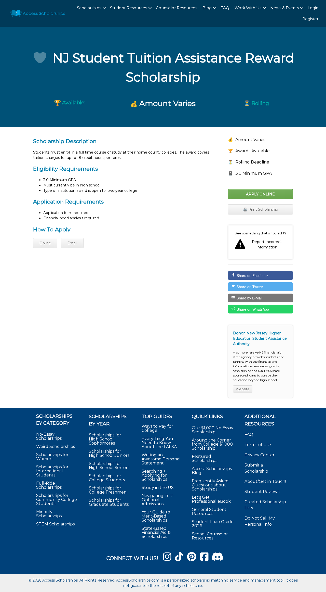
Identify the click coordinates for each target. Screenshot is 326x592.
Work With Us (248, 7)
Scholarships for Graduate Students (109, 502)
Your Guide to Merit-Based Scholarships (156, 516)
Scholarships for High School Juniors (109, 453)
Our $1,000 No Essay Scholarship (212, 429)
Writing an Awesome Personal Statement (161, 458)
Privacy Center (259, 454)
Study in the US (158, 487)
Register (310, 18)
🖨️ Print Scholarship (260, 209)
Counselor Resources (176, 7)
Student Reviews (261, 491)
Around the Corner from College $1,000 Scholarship (212, 444)
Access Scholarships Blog (212, 470)
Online (45, 243)
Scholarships (89, 7)
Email (72, 243)
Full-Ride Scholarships (49, 485)
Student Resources (128, 7)
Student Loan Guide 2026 (213, 523)
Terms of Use (257, 444)
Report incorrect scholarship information (260, 242)
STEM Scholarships (55, 524)
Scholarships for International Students (52, 470)
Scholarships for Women (52, 456)
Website (243, 389)
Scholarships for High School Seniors (109, 465)
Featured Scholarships (205, 458)
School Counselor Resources (210, 536)
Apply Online (260, 194)
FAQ (225, 7)
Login (313, 7)
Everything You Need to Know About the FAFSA (159, 442)
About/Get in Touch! (265, 481)
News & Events (284, 7)
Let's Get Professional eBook (211, 499)
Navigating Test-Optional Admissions (158, 499)
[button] (104, 8)
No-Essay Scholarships (49, 436)
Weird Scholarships (55, 446)
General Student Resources (209, 511)
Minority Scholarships (49, 513)
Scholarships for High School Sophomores (105, 439)
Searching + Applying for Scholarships (154, 475)
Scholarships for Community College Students (56, 499)
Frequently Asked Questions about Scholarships (210, 485)
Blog (207, 7)
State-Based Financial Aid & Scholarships (156, 532)
